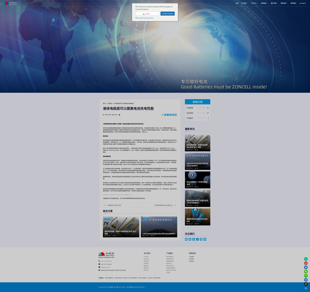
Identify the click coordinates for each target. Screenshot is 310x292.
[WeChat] (306, 271)
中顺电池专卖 (126, 278)
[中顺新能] (10, 3)
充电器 (168, 272)
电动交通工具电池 (171, 270)
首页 (104, 103)
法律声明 (146, 263)
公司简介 (146, 256)
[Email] (306, 263)
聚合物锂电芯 (170, 256)
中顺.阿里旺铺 (118, 278)
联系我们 (146, 270)
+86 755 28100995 (106, 261)
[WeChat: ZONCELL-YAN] (306, 275)
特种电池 (168, 263)
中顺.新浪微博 (156, 278)
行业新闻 (107, 219)
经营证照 (146, 261)
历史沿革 (146, 259)
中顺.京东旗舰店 (142, 278)
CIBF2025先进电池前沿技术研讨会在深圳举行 (158, 234)
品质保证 (146, 265)
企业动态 (191, 259)
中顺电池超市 (133, 278)
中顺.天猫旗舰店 (109, 278)
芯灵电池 (149, 278)
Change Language (167, 13)
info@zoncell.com (105, 267)
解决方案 (146, 268)
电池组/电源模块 (170, 268)
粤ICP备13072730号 (119, 287)
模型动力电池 (170, 265)
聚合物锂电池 (170, 259)
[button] (247, 3)
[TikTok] (306, 284)
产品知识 (109, 103)
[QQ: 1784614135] (306, 267)
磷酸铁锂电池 (170, 261)
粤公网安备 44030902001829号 (136, 287)
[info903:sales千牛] (306, 280)
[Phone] (306, 259)
